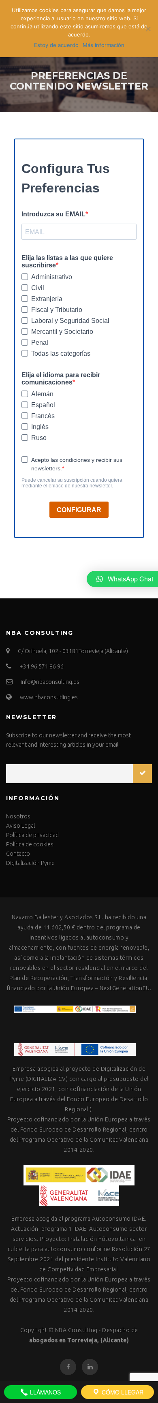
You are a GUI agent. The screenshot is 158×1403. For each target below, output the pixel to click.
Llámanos (44, 1392)
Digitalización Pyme (30, 863)
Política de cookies (29, 844)
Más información (103, 45)
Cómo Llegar (121, 1392)
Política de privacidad (32, 835)
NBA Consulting (76, 1330)
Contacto (18, 853)
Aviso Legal (20, 825)
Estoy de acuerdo (56, 45)
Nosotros (18, 816)
